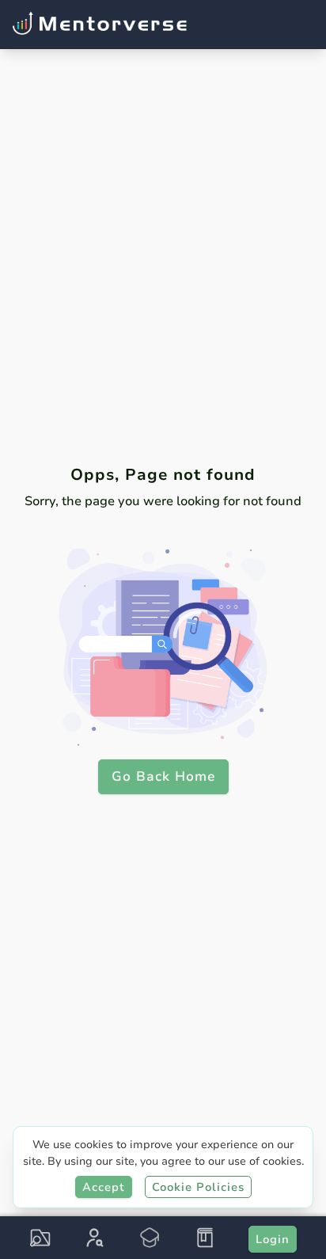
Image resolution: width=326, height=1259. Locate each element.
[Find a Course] (40, 1238)
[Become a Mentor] (149, 1238)
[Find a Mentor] (95, 1238)
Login (273, 1239)
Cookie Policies (198, 1187)
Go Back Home (163, 776)
